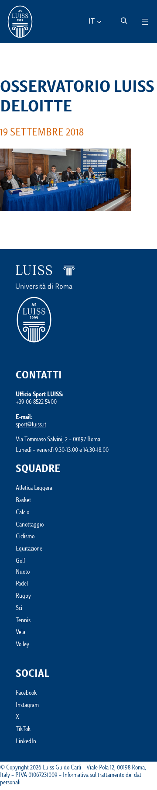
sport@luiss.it (31, 425)
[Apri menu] (145, 22)
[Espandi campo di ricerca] (124, 20)
